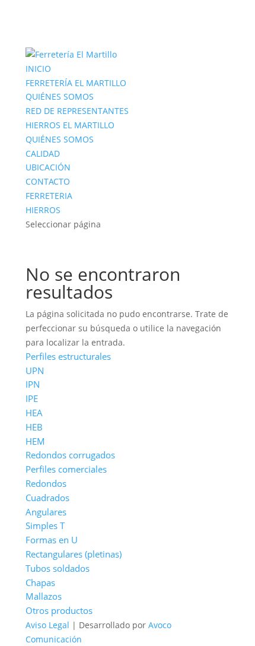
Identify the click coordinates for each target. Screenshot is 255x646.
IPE (32, 398)
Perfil (36, 469)
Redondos (46, 483)
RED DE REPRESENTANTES (77, 110)
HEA (34, 413)
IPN (33, 384)
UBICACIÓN (48, 167)
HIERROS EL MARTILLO (70, 125)
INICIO (38, 68)
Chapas (40, 582)
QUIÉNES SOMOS (60, 96)
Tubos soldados (58, 568)
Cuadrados (47, 498)
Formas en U (52, 540)
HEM (35, 441)
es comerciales (77, 469)
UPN (35, 370)
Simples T (45, 525)
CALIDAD (43, 153)
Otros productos (59, 610)
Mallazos (44, 596)
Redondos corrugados (70, 455)
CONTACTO (48, 181)
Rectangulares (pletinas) (74, 554)
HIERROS (43, 210)
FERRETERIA (49, 195)
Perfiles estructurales (68, 356)
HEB (34, 427)
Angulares (46, 512)
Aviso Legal (47, 625)
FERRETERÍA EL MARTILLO (76, 82)
